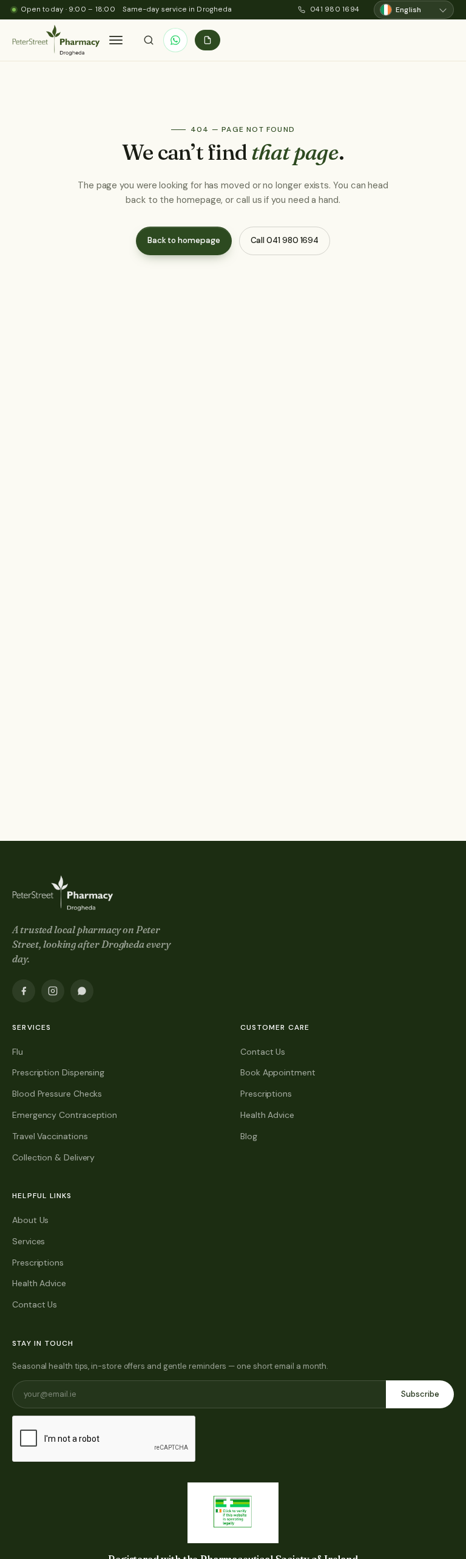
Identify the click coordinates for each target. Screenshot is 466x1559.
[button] (116, 40)
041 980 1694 (334, 9)
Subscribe (420, 1394)
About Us (30, 1220)
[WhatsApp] (175, 40)
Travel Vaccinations (49, 1136)
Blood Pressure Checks (57, 1093)
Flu (17, 1051)
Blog (248, 1136)
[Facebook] (23, 990)
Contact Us (262, 1051)
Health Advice (267, 1114)
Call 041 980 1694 (285, 240)
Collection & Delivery (53, 1157)
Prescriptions (266, 1093)
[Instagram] (52, 990)
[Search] (149, 40)
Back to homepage (183, 240)
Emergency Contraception (64, 1114)
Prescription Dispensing (58, 1072)
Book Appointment (278, 1072)
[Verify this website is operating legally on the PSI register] (233, 1512)
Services (28, 1241)
